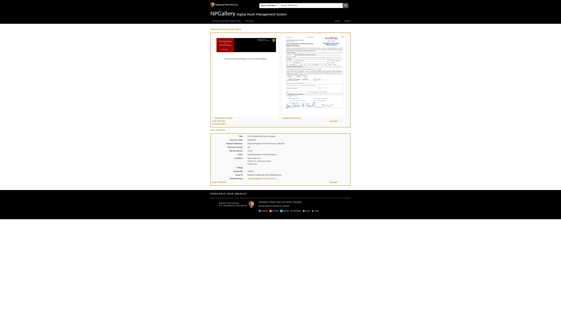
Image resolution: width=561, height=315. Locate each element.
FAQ (260, 206)
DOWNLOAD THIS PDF (223, 118)
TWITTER (286, 211)
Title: (241, 136)
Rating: (240, 168)
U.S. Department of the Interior (233, 206)
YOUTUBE (275, 211)
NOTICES (289, 202)
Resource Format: (235, 147)
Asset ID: (239, 175)
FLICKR (307, 211)
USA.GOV (286, 206)
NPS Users (249, 21)
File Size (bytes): (236, 151)
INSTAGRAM (297, 211)
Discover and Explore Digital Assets (227, 21)
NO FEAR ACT (267, 206)
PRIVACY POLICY (275, 202)
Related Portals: (236, 179)
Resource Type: (236, 140)
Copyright (334, 121)
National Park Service (229, 203)
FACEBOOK (264, 211)
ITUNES (316, 211)
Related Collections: (234, 144)
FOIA (283, 202)
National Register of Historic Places (261, 179)
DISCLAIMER (297, 202)
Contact (347, 21)
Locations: (238, 158)
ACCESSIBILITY (264, 202)
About (337, 21)
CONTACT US (277, 206)
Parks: (240, 155)
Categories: (238, 171)
